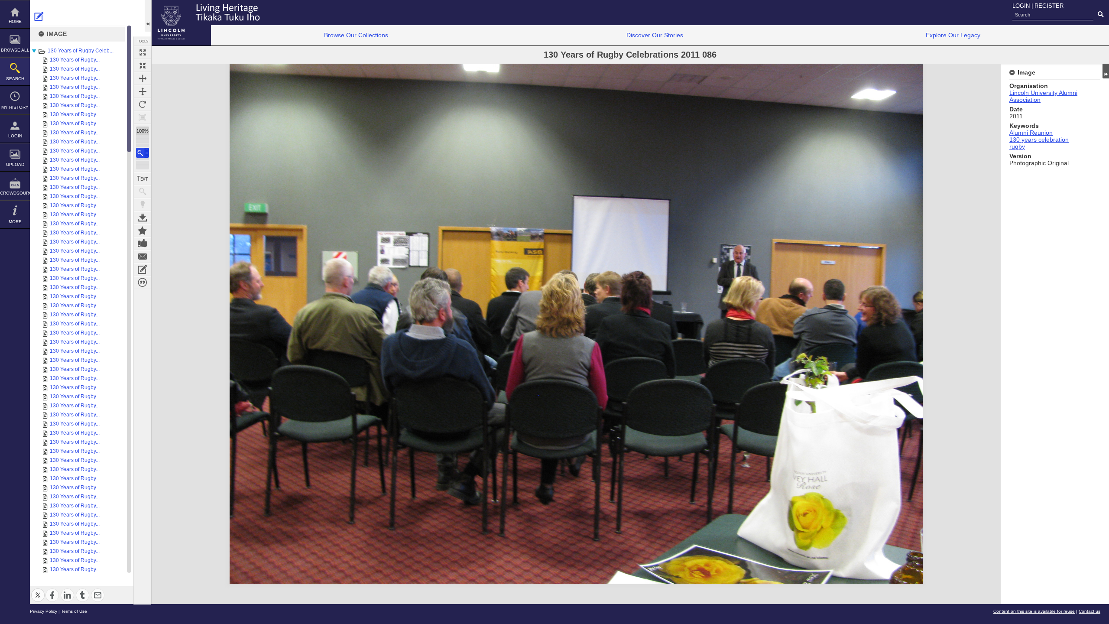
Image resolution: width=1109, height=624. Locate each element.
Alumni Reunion (1031, 132)
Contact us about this (142, 256)
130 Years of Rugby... (75, 60)
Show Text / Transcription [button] (142, 178)
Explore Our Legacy (953, 35)
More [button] (15, 221)
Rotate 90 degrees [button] (142, 104)
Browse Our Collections (356, 35)
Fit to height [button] (142, 91)
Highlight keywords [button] (142, 204)
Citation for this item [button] (142, 282)
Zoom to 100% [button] (142, 117)
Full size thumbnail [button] (142, 52)
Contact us (1089, 611)
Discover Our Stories (654, 35)
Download (142, 217)
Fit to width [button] (142, 78)
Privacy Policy (43, 611)
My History (15, 107)
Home (15, 21)
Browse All (15, 50)
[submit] (1100, 14)
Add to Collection (142, 230)
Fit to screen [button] (142, 65)
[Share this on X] (38, 590)
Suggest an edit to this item (39, 16)
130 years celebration (1039, 139)
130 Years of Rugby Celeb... (80, 51)
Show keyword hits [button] (142, 191)
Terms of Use (74, 611)
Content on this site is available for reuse (1034, 611)
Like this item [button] (142, 243)
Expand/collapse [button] (1106, 71)
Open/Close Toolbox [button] (148, 16)
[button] (142, 153)
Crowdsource (15, 193)
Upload (15, 164)
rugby (1017, 146)
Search (15, 78)
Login (15, 135)
